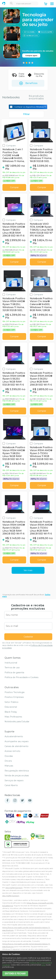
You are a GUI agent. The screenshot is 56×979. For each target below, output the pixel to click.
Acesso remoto (12, 751)
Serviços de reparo (14, 780)
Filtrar (26, 114)
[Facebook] (7, 800)
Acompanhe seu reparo (17, 741)
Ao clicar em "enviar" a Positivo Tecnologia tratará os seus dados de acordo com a (27, 645)
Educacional (11, 707)
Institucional (11, 662)
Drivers (8, 761)
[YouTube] (29, 800)
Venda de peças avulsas (17, 775)
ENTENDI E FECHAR (15, 973)
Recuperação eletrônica (17, 770)
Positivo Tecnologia (14, 692)
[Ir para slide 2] (26, 63)
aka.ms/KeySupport (13, 887)
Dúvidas (9, 756)
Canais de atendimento (16, 746)
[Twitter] (22, 800)
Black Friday (11, 712)
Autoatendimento (14, 736)
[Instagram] (14, 800)
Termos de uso (12, 667)
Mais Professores (13, 716)
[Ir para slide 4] (32, 63)
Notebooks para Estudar (17, 721)
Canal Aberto (11, 785)
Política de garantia (14, 672)
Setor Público (11, 702)
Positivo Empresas (14, 697)
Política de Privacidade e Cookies (21, 677)
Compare (11, 145)
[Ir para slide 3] (29, 63)
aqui (43, 965)
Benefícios (31, 83)
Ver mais (28, 570)
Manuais (9, 765)
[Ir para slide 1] (24, 63)
